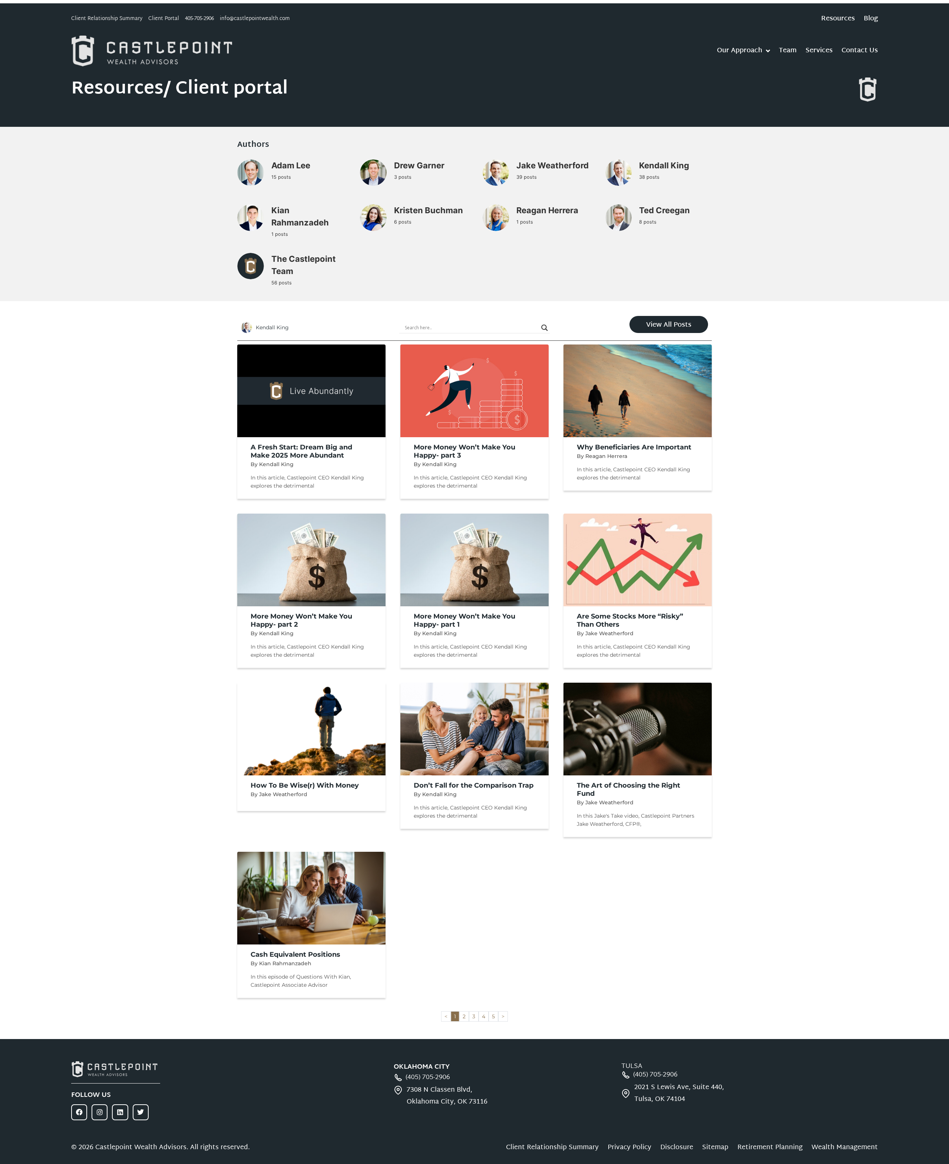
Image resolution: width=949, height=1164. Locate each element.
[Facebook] (79, 1112)
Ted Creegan (664, 210)
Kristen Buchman (428, 210)
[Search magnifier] (544, 328)
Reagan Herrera (547, 210)
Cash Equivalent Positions (295, 954)
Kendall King (664, 165)
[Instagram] (100, 1112)
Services (819, 50)
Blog (871, 18)
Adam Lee (290, 165)
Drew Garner (419, 165)
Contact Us (859, 50)
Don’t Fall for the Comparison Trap (473, 785)
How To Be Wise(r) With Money (305, 785)
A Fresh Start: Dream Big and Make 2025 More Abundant (301, 451)
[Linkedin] (120, 1112)
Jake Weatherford (552, 165)
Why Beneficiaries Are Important (634, 447)
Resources (838, 18)
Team (788, 50)
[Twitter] (141, 1112)
